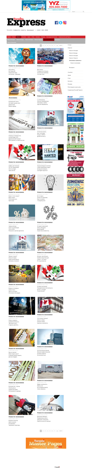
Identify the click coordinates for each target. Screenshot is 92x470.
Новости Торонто (38, 39)
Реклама (43, 36)
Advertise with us (71, 456)
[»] (57, 45)
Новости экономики (11, 42)
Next (60, 45)
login (69, 11)
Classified (24, 36)
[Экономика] (22, 87)
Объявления (50, 461)
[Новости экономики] (22, 56)
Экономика (13, 98)
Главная (9, 36)
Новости (18, 36)
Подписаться (50, 456)
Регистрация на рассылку (52, 36)
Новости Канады (20, 39)
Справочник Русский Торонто (65, 36)
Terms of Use (11, 468)
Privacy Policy (16, 468)
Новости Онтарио (11, 39)
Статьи (13, 36)
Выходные (57, 39)
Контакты (38, 36)
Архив (29, 36)
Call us (68, 454)
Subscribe (69, 457)
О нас (33, 36)
